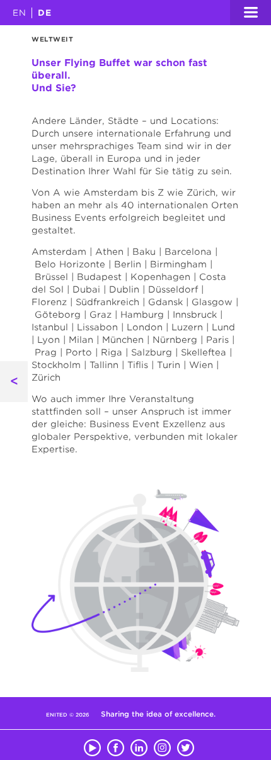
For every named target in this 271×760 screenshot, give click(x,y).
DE (45, 13)
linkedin (138, 745)
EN (19, 13)
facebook (115, 745)
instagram (162, 745)
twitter (185, 745)
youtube (92, 745)
